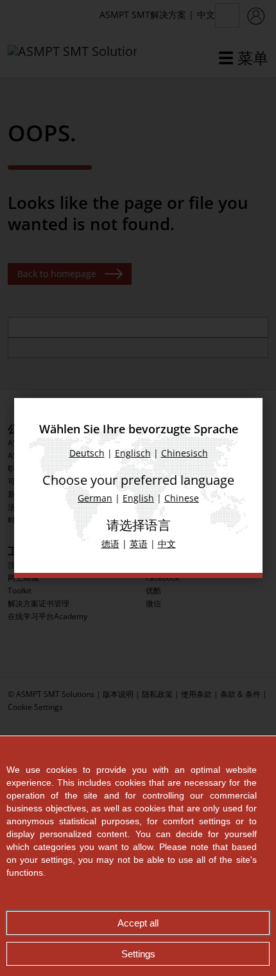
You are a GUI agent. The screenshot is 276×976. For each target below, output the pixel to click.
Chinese (181, 498)
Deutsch (86, 453)
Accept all (138, 922)
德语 (110, 544)
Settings (138, 953)
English (138, 498)
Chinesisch (183, 453)
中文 (166, 544)
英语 (138, 544)
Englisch (132, 453)
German (95, 498)
